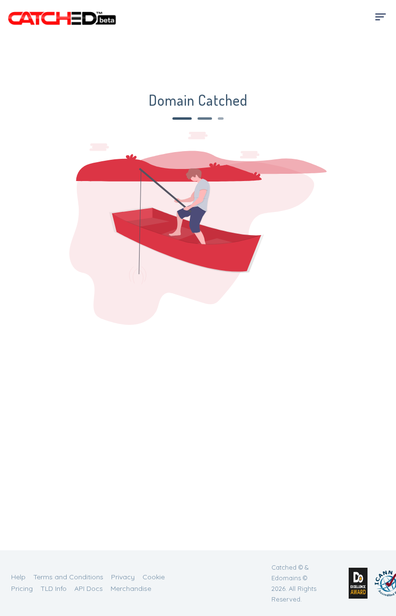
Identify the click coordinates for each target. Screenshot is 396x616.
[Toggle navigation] (380, 17)
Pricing (22, 588)
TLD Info (54, 588)
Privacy (123, 577)
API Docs (88, 588)
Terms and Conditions (68, 577)
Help (18, 577)
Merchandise (131, 588)
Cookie (153, 577)
